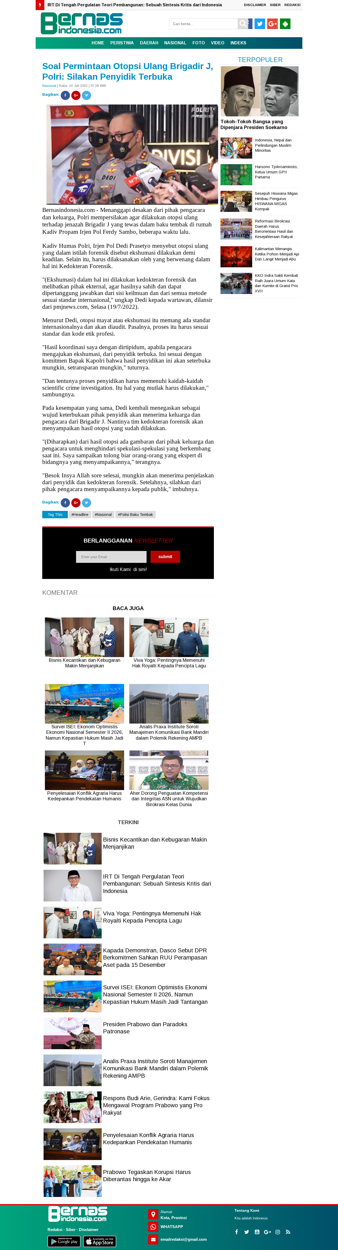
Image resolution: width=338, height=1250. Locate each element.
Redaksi (55, 1229)
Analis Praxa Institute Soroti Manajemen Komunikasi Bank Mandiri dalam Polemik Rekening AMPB (155, 1068)
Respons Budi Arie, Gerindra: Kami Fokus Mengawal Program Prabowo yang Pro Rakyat (156, 1105)
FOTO (199, 43)
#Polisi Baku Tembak (135, 514)
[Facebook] (65, 95)
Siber (71, 1229)
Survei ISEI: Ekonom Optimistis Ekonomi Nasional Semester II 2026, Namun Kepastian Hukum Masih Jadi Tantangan (155, 994)
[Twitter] (86, 95)
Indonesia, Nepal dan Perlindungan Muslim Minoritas (273, 145)
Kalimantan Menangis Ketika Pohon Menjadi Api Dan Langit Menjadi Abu (277, 253)
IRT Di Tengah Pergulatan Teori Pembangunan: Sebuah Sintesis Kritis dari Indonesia (135, 5)
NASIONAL (175, 43)
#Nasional (103, 514)
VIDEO (217, 43)
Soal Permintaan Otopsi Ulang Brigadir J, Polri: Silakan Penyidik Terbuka (127, 71)
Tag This (55, 514)
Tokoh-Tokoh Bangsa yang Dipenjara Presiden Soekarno (253, 124)
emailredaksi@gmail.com (184, 1239)
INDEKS (238, 43)
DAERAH (149, 43)
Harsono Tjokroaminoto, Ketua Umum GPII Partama (276, 171)
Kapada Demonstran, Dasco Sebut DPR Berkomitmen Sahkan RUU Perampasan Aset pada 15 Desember (155, 957)
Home (98, 43)
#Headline (80, 514)
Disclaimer (88, 1229)
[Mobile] (285, 23)
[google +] (272, 23)
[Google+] (76, 95)
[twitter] (260, 23)
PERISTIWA (122, 43)
